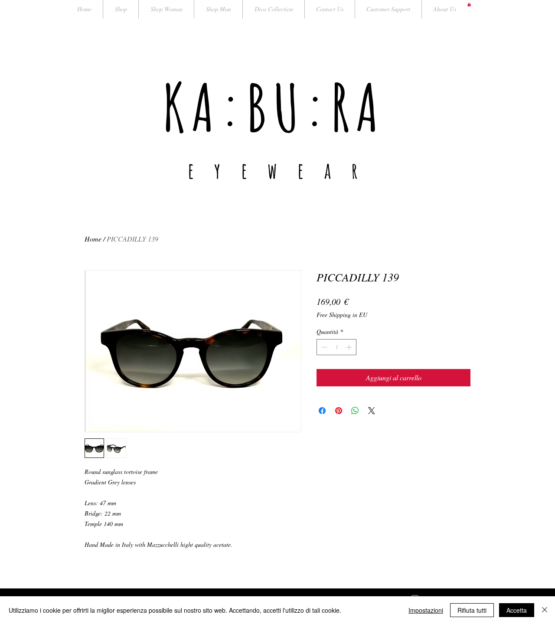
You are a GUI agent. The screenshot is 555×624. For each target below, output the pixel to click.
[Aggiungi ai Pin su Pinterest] (338, 410)
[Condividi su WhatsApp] (355, 410)
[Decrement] (323, 347)
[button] (469, 4)
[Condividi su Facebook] (322, 410)
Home (93, 238)
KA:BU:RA (273, 107)
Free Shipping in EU (342, 314)
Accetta (516, 610)
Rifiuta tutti (471, 610)
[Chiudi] (544, 610)
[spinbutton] (336, 347)
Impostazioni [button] (425, 610)
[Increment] (349, 347)
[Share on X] (371, 410)
